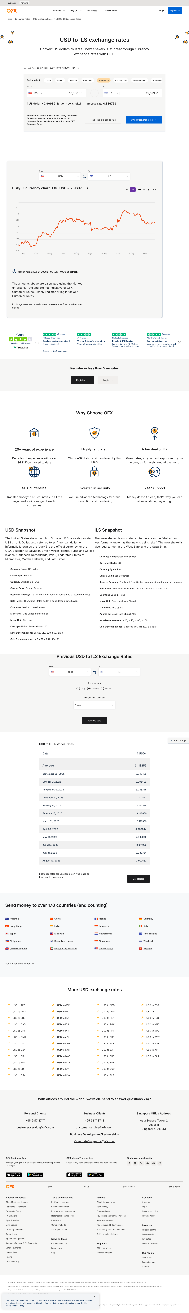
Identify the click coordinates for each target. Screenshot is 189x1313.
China (57, 918)
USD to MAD (63, 1056)
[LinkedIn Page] (135, 1163)
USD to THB (108, 1075)
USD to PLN (108, 1043)
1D (126, 189)
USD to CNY (19, 1043)
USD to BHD (19, 1018)
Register (173, 11)
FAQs (86, 1186)
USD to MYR (63, 1069)
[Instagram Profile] (159, 1163)
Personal (24, 3)
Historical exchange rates (62, 1216)
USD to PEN (108, 1018)
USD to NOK (63, 1075)
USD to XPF (152, 1049)
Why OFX (74, 10)
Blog (53, 1252)
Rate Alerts (56, 1220)
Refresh (75, 68)
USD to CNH (19, 1037)
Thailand (148, 941)
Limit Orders (11, 1225)
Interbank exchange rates (63, 1211)
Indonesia (104, 926)
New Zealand (150, 933)
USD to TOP (152, 1005)
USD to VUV (152, 1030)
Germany (148, 918)
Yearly (108, 688)
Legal (144, 1206)
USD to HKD (63, 1011)
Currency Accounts (14, 1229)
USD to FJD (19, 1075)
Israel (122, 594)
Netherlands (105, 933)
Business (12, 3)
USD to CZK (19, 1049)
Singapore (104, 941)
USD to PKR (108, 1037)
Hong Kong (16, 926)
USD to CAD (19, 1024)
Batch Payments (13, 1248)
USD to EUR (19, 1069)
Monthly (95, 688)
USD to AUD (19, 1011)
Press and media (104, 1252)
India (56, 926)
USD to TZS (152, 1018)
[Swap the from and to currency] (94, 93)
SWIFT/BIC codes (59, 1229)
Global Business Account (17, 1202)
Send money (102, 1206)
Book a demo (174, 1186)
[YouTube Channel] (153, 1163)
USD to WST (153, 1037)
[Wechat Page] (147, 1163)
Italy (145, 926)
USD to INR (63, 1030)
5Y (149, 189)
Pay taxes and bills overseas (109, 1225)
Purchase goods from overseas (111, 1229)
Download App (12, 1261)
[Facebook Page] (129, 1163)
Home (9, 19)
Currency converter (60, 1206)
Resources (92, 10)
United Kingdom (18, 948)
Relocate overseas (105, 1220)
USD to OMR (108, 1011)
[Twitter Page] (141, 1163)
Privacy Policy (148, 1216)
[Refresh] (25, 68)
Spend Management (15, 1238)
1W (132, 189)
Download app (103, 1211)
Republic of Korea (63, 941)
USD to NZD (108, 1005)
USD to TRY (152, 1011)
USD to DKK (19, 1056)
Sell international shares (107, 1234)
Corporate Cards (13, 1211)
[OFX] (12, 11)
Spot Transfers (12, 1220)
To (104, 86)
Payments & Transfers (16, 1206)
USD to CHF (19, 1030)
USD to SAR (108, 1049)
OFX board (147, 1257)
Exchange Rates (22, 19)
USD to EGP (19, 1062)
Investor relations (150, 1243)
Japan (13, 933)
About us (146, 1202)
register (54, 121)
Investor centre (149, 1230)
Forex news (56, 1248)
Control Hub (11, 1234)
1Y (144, 189)
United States (38, 607)
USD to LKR (63, 1049)
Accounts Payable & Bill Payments (21, 1243)
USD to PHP (108, 1030)
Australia (14, 918)
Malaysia (59, 933)
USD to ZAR (152, 1056)
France (102, 918)
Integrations (11, 1252)
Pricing (9, 1257)
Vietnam (147, 948)
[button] (48, 80)
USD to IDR (63, 1024)
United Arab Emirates (65, 948)
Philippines (15, 941)
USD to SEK (108, 1062)
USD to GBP (63, 1005)
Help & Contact (128, 1186)
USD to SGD (108, 1069)
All (154, 189)
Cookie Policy (18, 1306)
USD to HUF (63, 1018)
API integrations (104, 1248)
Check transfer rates (106, 1202)
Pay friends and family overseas (111, 1216)
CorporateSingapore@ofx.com (94, 1141)
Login (49, 1186)
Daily (83, 688)
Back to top (180, 740)
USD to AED (19, 1005)
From (29, 86)
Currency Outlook (59, 1243)
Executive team (149, 1262)
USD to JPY (63, 1037)
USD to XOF (152, 1043)
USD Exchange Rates (42, 19)
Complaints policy (150, 1211)
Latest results (148, 1234)
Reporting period (94, 697)
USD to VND (152, 1024)
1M (139, 189)
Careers (145, 1266)
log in (64, 121)
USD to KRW (63, 1043)
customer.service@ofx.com (35, 1127)
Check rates (111, 10)
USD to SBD (108, 1056)
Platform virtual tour (60, 1202)
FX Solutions (11, 1216)
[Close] (95, 1296)
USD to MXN (63, 1062)
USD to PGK (108, 1024)
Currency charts (58, 1225)
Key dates (146, 1239)
